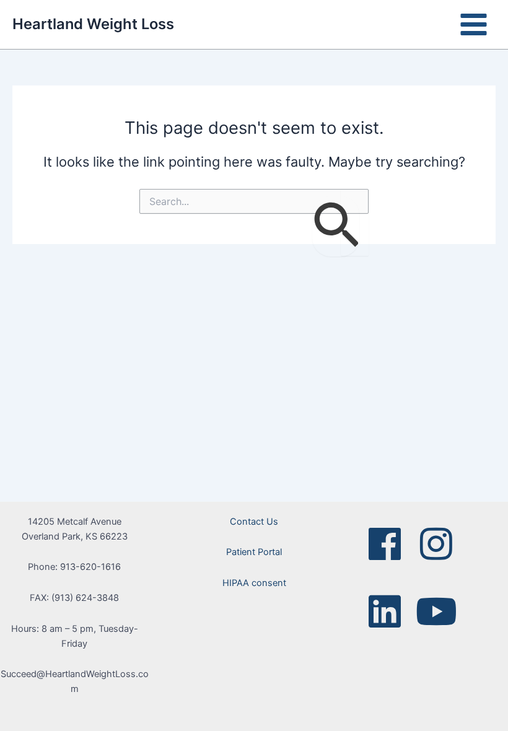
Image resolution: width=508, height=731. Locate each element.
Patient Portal (254, 552)
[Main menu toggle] (474, 24)
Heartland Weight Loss (93, 24)
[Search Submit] (335, 226)
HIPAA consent (254, 583)
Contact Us (254, 521)
